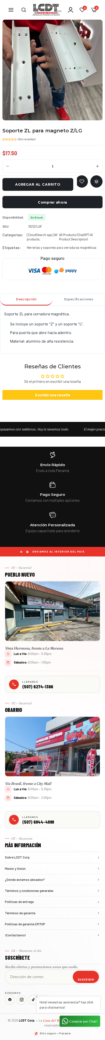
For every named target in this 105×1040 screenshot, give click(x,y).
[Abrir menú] (11, 10)
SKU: (5, 226)
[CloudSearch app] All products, (42, 237)
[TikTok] (33, 1000)
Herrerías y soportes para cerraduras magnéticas (61, 248)
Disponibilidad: (13, 217)
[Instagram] (21, 1000)
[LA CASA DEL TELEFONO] (47, 9)
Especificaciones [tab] (78, 299)
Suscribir (86, 979)
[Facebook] (10, 1000)
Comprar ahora (52, 202)
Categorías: (12, 235)
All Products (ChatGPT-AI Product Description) (76, 237)
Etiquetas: (11, 247)
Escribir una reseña (52, 394)
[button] (9, 139)
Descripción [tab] (26, 299)
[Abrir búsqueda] (24, 10)
